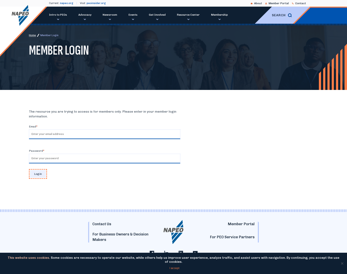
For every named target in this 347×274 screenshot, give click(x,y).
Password (36, 151)
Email (32, 126)
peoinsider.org (96, 3)
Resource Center (188, 14)
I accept (174, 268)
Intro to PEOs (58, 14)
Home (32, 35)
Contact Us (101, 224)
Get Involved (157, 14)
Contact (300, 3)
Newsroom (110, 14)
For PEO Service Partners (232, 237)
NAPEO (20, 15)
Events (133, 14)
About (258, 3)
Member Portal (278, 3)
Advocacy (84, 14)
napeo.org (66, 3)
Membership (219, 14)
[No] (342, 263)
